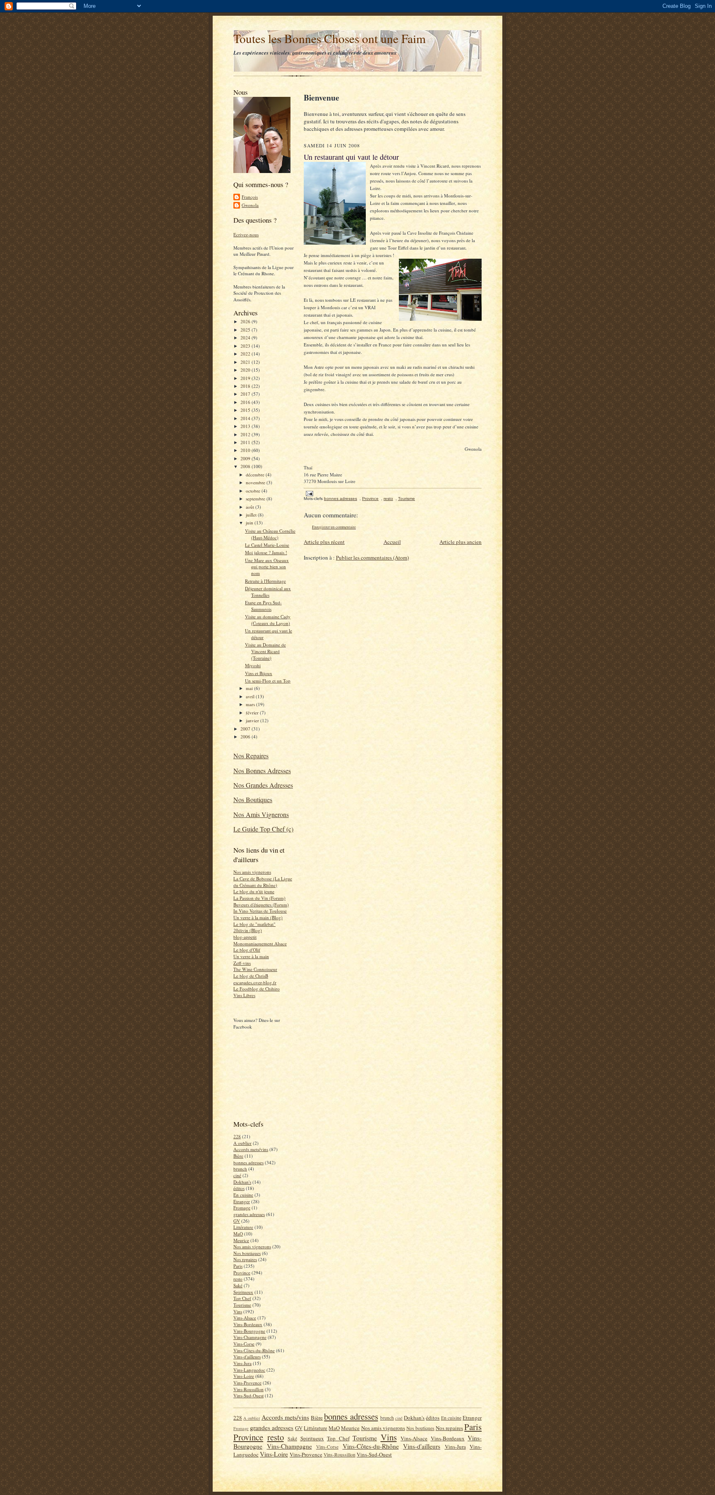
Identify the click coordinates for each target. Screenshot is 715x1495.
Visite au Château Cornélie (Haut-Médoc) (270, 534)
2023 (246, 346)
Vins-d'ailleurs (247, 1356)
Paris (237, 1266)
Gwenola (250, 205)
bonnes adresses (248, 1162)
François (250, 197)
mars (251, 704)
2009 (246, 458)
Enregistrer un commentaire (334, 527)
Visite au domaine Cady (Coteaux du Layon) (267, 619)
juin (250, 522)
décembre (256, 474)
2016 (246, 402)
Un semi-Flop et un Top (267, 681)
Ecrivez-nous (246, 234)
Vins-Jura (242, 1363)
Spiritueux (243, 1292)
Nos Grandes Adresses (263, 785)
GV (236, 1221)
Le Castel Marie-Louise (267, 545)
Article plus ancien (460, 542)
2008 (246, 466)
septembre (256, 498)
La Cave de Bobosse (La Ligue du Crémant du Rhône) (262, 881)
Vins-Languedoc (249, 1370)
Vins (237, 1311)
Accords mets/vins (250, 1149)
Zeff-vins (242, 963)
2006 (246, 736)
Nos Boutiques (252, 799)
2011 (246, 442)
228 (237, 1136)
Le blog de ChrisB (250, 976)
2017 (246, 394)
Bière (238, 1156)
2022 (246, 354)
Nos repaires (245, 1259)
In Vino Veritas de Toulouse (260, 911)
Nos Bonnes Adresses (262, 770)
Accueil (392, 542)
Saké (237, 1285)
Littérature (243, 1227)
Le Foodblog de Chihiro (256, 988)
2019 (246, 378)
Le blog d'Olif (246, 950)
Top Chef (242, 1298)
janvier (253, 720)
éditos (239, 1188)
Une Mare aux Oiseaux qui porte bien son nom (267, 566)
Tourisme (242, 1305)
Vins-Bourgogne (249, 1331)
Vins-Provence (247, 1383)
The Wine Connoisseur (255, 969)
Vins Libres (244, 995)
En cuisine (243, 1195)
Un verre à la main (251, 956)
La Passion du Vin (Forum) (259, 898)
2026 (246, 321)
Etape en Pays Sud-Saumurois (263, 605)
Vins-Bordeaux (247, 1324)
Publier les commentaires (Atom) (372, 557)
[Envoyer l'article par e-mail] (309, 493)
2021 (246, 362)
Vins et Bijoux (258, 673)
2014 (246, 418)
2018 (246, 386)
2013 (246, 426)
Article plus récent (324, 542)
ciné (237, 1175)
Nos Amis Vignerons (261, 814)
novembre (256, 482)
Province (241, 1272)
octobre (254, 491)
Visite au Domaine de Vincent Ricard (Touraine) (265, 651)
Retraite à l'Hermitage (265, 581)
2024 (246, 337)
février (253, 712)
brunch (240, 1169)
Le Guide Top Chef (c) (263, 828)
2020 (246, 370)
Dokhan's (242, 1182)
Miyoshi (253, 665)
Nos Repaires (251, 755)
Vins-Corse (243, 1344)
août (250, 507)
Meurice (241, 1240)
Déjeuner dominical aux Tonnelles (268, 591)
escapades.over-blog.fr (254, 982)
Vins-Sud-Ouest (248, 1395)
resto (237, 1279)
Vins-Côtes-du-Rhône (254, 1350)
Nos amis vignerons (252, 872)
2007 (246, 729)
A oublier (242, 1143)
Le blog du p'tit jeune (253, 891)
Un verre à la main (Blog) (258, 917)
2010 (246, 450)
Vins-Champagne (249, 1337)
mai (250, 688)
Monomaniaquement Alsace (260, 943)
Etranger (241, 1201)
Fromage (241, 1207)
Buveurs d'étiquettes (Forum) (261, 904)
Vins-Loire (243, 1376)
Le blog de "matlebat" (254, 924)
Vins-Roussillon (248, 1389)
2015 (246, 410)
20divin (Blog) (247, 930)
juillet (252, 515)
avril (251, 696)
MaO (238, 1234)
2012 (246, 434)
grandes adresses (249, 1214)
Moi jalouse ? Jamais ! (266, 552)
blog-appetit (245, 937)
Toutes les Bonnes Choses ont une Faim (329, 38)
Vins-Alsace (244, 1318)
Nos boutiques (247, 1253)
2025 (246, 330)
